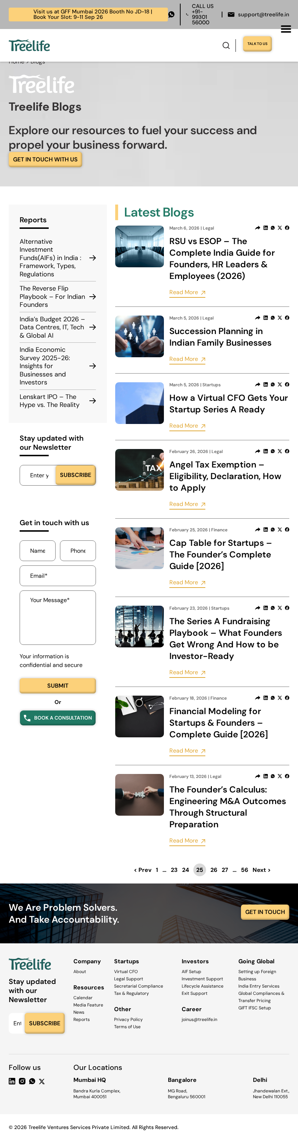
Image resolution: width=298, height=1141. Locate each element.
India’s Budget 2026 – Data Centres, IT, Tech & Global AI (52, 327)
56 (244, 870)
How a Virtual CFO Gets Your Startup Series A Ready (228, 403)
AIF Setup (191, 972)
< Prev (143, 870)
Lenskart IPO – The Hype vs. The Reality (50, 401)
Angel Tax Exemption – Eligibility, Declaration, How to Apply (225, 476)
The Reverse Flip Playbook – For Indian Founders (52, 296)
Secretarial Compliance (138, 986)
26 (213, 870)
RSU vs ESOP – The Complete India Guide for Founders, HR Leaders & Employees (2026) (222, 258)
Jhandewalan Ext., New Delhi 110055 (271, 1094)
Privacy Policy (128, 1019)
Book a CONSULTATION (63, 717)
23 (174, 870)
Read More (183, 292)
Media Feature (88, 1005)
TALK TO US (257, 43)
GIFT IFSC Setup (254, 1008)
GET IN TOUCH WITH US (45, 159)
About (79, 972)
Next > (262, 870)
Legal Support (128, 979)
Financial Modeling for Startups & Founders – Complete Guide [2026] (218, 722)
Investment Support (202, 979)
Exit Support (195, 993)
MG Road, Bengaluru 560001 (186, 1094)
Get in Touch (265, 912)
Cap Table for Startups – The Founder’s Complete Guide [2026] (220, 554)
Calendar (83, 998)
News (78, 1012)
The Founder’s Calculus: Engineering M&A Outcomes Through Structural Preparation (227, 807)
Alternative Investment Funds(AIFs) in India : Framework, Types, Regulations (50, 258)
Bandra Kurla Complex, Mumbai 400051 (96, 1094)
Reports (81, 1019)
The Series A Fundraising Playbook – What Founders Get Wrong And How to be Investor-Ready (225, 638)
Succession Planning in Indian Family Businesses (220, 336)
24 (185, 870)
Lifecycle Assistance (203, 986)
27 (225, 870)
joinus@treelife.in (199, 1019)
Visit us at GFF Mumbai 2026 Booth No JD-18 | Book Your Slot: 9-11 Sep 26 (82, 14)
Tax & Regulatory (131, 993)
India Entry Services (258, 986)
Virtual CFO (126, 972)
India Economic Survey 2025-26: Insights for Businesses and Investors (45, 366)
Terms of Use (127, 1027)
